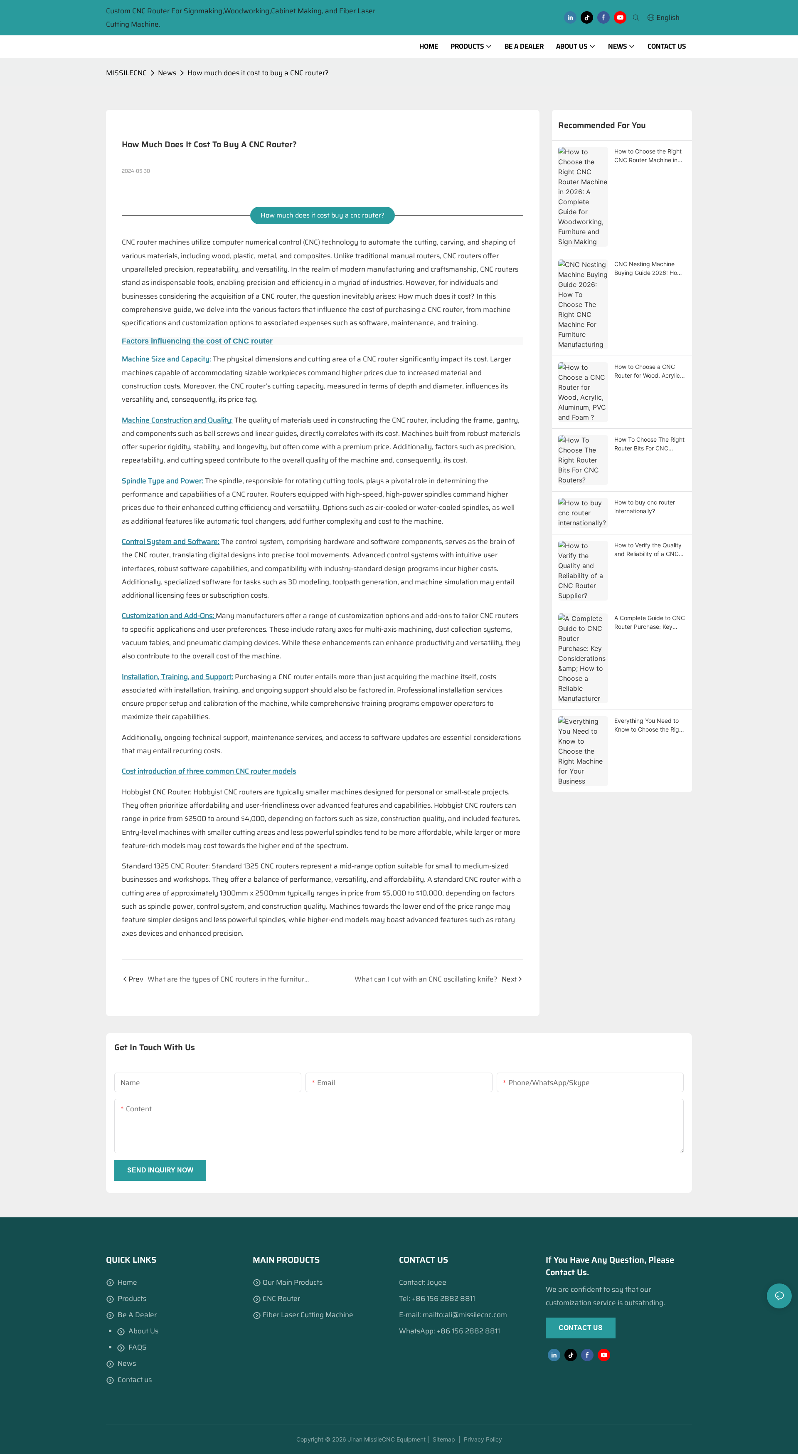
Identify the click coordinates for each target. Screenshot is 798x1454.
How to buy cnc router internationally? (644, 506)
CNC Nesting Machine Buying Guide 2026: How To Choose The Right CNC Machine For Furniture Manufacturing (649, 268)
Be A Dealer (137, 1314)
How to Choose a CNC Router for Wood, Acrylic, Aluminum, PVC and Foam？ (648, 371)
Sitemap (443, 1439)
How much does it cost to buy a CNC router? (258, 72)
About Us (143, 1330)
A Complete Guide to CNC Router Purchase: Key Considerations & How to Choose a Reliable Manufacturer (649, 622)
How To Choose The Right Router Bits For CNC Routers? (649, 444)
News (167, 72)
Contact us (135, 1379)
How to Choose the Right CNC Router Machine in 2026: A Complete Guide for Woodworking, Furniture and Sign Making (650, 156)
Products (132, 1298)
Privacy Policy (483, 1439)
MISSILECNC (126, 72)
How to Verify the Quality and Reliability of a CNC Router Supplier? (648, 550)
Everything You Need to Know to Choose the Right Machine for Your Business (649, 725)
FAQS (137, 1347)
